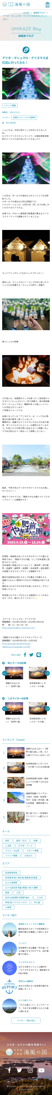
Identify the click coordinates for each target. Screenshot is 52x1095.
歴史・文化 (21, 840)
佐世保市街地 (11, 873)
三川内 (40, 897)
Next (47, 673)
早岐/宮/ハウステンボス (16, 902)
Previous (4, 673)
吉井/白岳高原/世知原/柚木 (17, 897)
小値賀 (8, 907)
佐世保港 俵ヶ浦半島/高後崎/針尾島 (21, 877)
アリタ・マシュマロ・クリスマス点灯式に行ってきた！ (25, 17)
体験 (36, 840)
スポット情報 (32, 850)
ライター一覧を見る (26, 1020)
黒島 (7, 892)
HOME (26, 13)
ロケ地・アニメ (25, 845)
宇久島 (37, 902)
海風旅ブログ (39, 13)
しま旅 (8, 845)
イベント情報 (10, 105)
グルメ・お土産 (12, 850)
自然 (7, 840)
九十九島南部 (11, 882)
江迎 (18, 892)
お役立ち (28, 855)
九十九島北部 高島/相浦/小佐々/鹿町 (21, 887)
